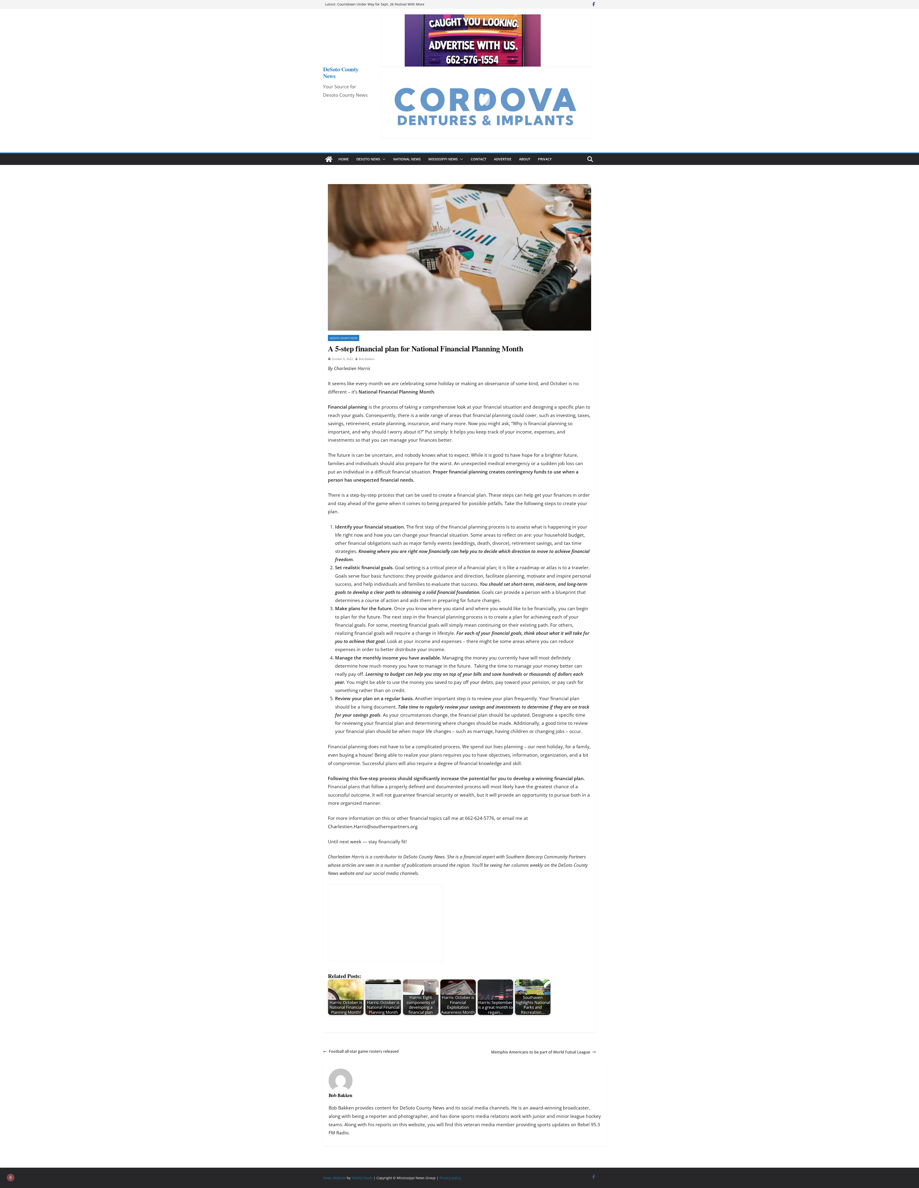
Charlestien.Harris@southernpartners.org (372, 826)
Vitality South (362, 1178)
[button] (383, 159)
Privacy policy (450, 1178)
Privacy (545, 159)
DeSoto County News (341, 72)
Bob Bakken (367, 359)
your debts (481, 682)
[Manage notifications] (10, 1177)
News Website (334, 1178)
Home (343, 159)
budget (576, 535)
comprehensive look (444, 407)
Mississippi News (443, 159)
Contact (478, 159)
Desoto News (368, 159)
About (524, 159)
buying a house (355, 755)
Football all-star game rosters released (364, 1051)
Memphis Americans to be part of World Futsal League (540, 1052)
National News (407, 159)
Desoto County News (343, 338)
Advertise (502, 159)
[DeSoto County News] (329, 159)
